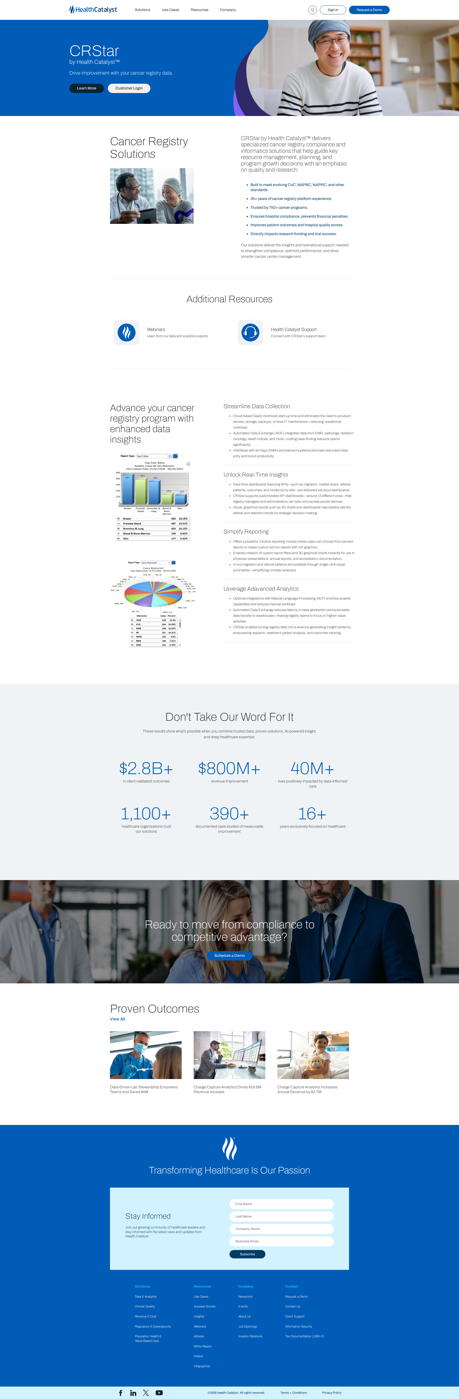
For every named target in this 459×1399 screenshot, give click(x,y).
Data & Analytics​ (146, 1296)
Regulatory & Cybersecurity (153, 1326)
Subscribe (247, 1254)
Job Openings (247, 1326)
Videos (198, 1356)
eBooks (199, 1336)
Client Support (295, 1316)
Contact (291, 1286)
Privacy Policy (331, 1392)
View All (117, 1019)
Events (243, 1306)
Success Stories (204, 1306)
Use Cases (170, 10)
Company (228, 10)
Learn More (86, 88)
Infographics (202, 1366)
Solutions (142, 10)
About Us (244, 1316)
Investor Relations (250, 1336)
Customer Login (129, 88)
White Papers (203, 1346)
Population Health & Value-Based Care (148, 1339)
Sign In (333, 10)
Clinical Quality (145, 1306)
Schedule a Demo (229, 955)
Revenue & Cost (145, 1316)
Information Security (298, 1326)
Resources (199, 10)
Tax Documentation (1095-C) (304, 1336)
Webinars (200, 1326)
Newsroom (245, 1296)
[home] (99, 10)
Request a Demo (369, 10)
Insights (199, 1316)
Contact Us (292, 1306)
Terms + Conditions (293, 1392)
